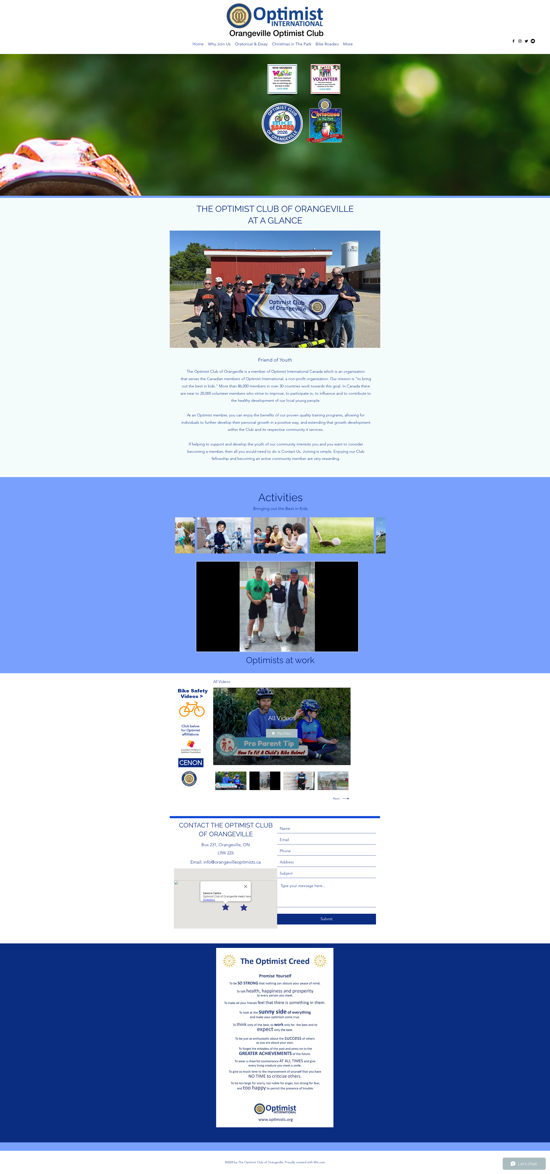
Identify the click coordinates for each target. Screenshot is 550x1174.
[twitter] (526, 41)
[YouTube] (533, 41)
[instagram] (520, 41)
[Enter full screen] (352, 646)
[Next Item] (378, 535)
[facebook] (513, 41)
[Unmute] (209, 646)
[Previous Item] (182, 535)
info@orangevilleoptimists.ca (232, 862)
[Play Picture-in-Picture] (345, 646)
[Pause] (202, 646)
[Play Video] (231, 781)
